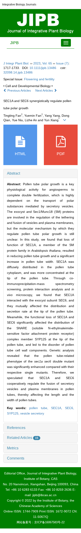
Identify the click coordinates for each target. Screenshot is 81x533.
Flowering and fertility (39, 79)
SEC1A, (58, 408)
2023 (36, 63)
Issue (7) (62, 63)
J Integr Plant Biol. (16, 63)
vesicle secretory (32, 413)
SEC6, (69, 408)
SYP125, (13, 413)
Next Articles (44, 90)
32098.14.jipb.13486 (18, 72)
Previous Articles (19, 90)
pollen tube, (40, 408)
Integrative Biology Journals (19, 4)
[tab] (40, 173)
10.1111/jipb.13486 (42, 68)
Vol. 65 (47, 63)
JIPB (14, 42)
